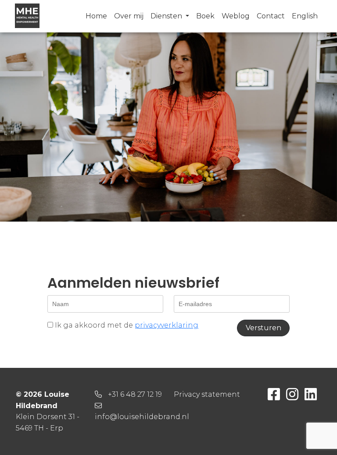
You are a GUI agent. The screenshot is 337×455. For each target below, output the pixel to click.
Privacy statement (207, 394)
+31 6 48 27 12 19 (135, 394)
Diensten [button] (167, 16)
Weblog (236, 16)
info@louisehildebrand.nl (142, 417)
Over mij (128, 16)
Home (96, 16)
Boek (205, 16)
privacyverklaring (166, 325)
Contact (271, 16)
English (305, 16)
